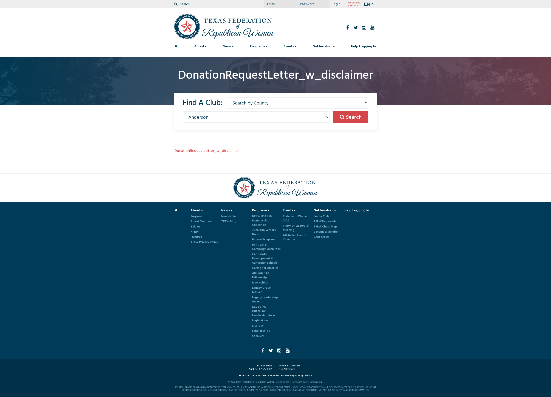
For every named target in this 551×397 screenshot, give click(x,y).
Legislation (260, 320)
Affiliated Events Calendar (294, 237)
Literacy (257, 326)
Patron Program (263, 239)
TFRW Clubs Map (325, 226)
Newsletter (229, 216)
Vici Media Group (313, 382)
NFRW (194, 232)
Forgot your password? (354, 4)
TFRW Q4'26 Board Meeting (296, 228)
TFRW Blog (228, 221)
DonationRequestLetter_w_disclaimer (206, 151)
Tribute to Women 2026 (295, 218)
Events (289, 46)
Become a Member (326, 232)
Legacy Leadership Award (265, 299)
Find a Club (321, 216)
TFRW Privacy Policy (204, 242)
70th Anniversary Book (264, 232)
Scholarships (261, 331)
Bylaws (195, 226)
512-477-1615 (293, 366)
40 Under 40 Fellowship (260, 275)
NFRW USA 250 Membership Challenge (262, 220)
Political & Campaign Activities (266, 247)
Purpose (196, 216)
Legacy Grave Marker (261, 290)
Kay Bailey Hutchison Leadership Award (264, 311)
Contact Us (321, 237)
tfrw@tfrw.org (287, 369)
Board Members (201, 221)
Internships (260, 282)
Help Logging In (363, 46)
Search (354, 117)
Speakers (258, 336)
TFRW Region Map (326, 221)
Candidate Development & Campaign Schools (265, 258)
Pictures (196, 237)
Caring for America (265, 268)
